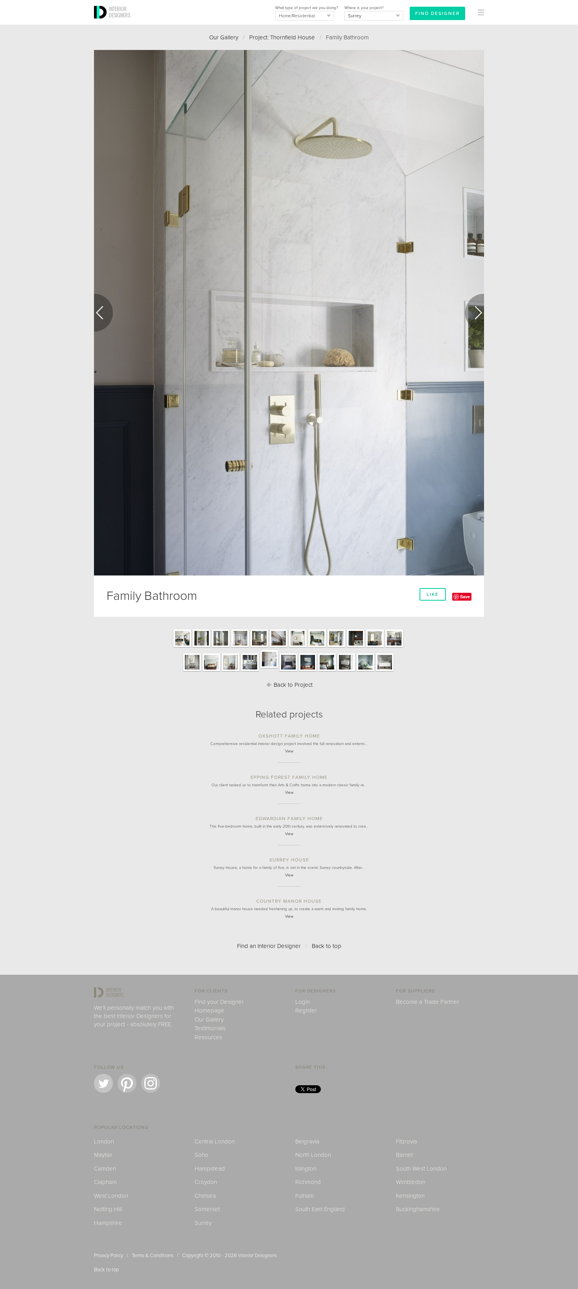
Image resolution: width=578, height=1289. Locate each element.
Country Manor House (289, 901)
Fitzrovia (406, 1141)
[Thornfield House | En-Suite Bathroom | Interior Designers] (346, 671)
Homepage (210, 1010)
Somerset (207, 1209)
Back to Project (292, 684)
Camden (105, 1168)
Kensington (410, 1195)
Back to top (326, 946)
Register (306, 1010)
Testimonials (210, 1028)
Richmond (308, 1182)
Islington (306, 1168)
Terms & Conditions (152, 1255)
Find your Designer (219, 1001)
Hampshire (108, 1222)
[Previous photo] (103, 313)
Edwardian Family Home (289, 818)
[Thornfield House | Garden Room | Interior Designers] (298, 647)
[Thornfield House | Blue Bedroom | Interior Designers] (288, 671)
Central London (215, 1141)
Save (465, 596)
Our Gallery (223, 37)
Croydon (206, 1182)
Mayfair (103, 1154)
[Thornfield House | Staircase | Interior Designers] (278, 647)
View (289, 751)
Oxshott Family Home (289, 736)
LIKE (433, 594)
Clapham (105, 1182)
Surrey (203, 1222)
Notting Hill (108, 1209)
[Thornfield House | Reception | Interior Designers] (182, 647)
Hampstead (210, 1168)
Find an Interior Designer (269, 946)
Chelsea (205, 1195)
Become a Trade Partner (427, 1001)
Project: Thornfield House (282, 37)
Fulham (304, 1195)
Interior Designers (257, 1255)
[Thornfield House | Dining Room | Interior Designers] (259, 647)
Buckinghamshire (418, 1209)
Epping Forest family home (289, 777)
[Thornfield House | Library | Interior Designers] (355, 647)
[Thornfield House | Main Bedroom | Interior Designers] (211, 671)
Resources (208, 1037)
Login (302, 1001)
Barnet (404, 1154)
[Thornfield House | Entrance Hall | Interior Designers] (201, 647)
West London (111, 1195)
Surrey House (289, 860)
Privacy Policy (108, 1255)
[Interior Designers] (101, 22)
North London (313, 1154)
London (104, 1141)
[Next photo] (474, 313)
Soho (201, 1154)
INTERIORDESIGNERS (119, 12)
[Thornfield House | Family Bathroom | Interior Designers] (250, 671)
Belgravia (307, 1141)
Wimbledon (410, 1182)
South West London (421, 1168)
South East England (320, 1209)
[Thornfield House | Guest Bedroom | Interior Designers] (365, 671)
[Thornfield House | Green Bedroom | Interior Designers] (327, 671)
